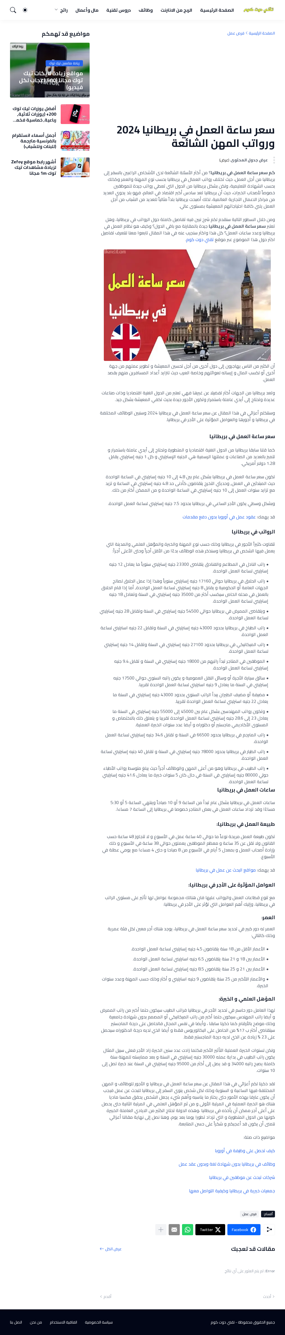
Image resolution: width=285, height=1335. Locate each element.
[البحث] (15, 10)
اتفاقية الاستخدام (63, 1322)
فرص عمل (235, 33)
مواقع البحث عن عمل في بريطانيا (226, 870)
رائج (64, 10)
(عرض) (224, 160)
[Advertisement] (187, 79)
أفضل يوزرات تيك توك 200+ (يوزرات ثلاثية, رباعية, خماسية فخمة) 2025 (34, 114)
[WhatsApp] (187, 1229)
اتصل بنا (16, 1322)
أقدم (107, 1296)
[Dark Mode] (27, 10)
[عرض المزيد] (160, 1229)
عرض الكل (113, 1248)
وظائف (146, 10)
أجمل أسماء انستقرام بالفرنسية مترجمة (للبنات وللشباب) (34, 140)
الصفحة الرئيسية (217, 10)
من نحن (36, 1322)
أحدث (267, 1296)
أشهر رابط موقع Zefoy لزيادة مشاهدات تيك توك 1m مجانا (33, 167)
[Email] (174, 1229)
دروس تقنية (118, 10)
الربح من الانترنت (176, 10)
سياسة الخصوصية (99, 1322)
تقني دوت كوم (200, 239)
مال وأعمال (87, 10)
